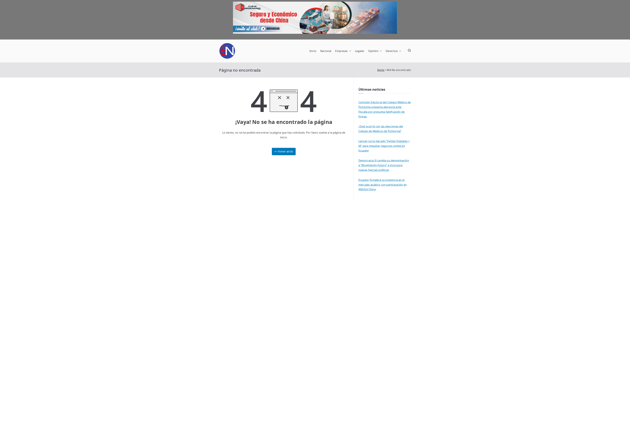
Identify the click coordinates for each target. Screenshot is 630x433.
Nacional (325, 51)
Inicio (312, 51)
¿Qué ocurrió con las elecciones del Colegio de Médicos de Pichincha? (380, 129)
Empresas (341, 51)
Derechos (392, 51)
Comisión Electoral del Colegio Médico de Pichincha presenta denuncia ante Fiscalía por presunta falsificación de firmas (384, 109)
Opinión (373, 51)
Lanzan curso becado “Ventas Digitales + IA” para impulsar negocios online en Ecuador (384, 145)
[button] (349, 51)
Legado (359, 51)
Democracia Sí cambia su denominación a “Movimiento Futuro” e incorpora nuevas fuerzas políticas (383, 165)
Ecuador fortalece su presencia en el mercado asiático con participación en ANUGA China (382, 184)
